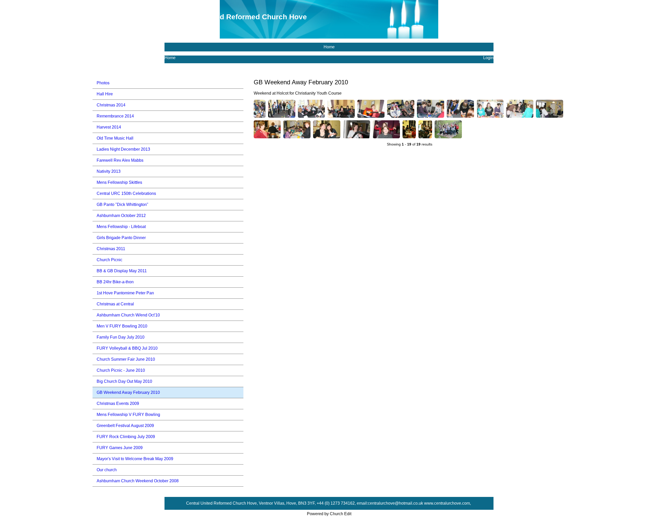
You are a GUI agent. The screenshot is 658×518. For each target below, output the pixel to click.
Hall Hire (105, 94)
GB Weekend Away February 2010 (128, 392)
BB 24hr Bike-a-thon (115, 282)
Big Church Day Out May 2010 (124, 381)
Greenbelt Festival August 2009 (125, 425)
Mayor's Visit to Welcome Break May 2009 (135, 459)
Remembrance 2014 (115, 116)
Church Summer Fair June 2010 (126, 359)
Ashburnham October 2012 (121, 215)
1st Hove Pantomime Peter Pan (125, 293)
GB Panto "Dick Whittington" (122, 204)
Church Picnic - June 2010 (121, 370)
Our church (107, 470)
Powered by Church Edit (329, 514)
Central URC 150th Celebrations (126, 193)
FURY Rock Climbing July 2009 (126, 436)
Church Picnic (109, 260)
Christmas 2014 (111, 105)
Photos (103, 83)
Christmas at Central (115, 304)
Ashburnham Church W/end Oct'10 (128, 315)
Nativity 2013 (109, 171)
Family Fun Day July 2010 (120, 337)
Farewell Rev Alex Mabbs (120, 160)
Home (329, 47)
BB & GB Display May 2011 (122, 271)
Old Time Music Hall (115, 138)
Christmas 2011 (111, 249)
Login (488, 58)
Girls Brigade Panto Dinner (121, 237)
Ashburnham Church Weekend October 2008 (138, 481)
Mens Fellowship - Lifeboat (121, 226)
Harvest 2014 (109, 127)
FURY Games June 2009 (120, 448)
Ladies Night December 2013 (123, 149)
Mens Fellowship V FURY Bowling (128, 414)
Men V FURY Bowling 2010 (122, 326)
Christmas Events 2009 (118, 403)
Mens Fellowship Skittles (119, 182)
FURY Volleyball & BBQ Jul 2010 (127, 348)
